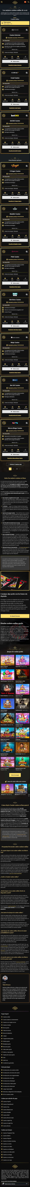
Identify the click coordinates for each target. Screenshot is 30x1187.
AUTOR (4, 982)
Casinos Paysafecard (8, 1104)
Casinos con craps (7, 1160)
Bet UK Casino (15, 385)
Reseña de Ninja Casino (15, 372)
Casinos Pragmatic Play (8, 1133)
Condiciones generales (8, 1063)
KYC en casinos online (8, 1094)
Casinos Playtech (7, 1138)
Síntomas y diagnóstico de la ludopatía (12, 1092)
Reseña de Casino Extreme (15, 65)
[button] (15, 1183)
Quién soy (5, 1060)
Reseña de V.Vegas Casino (15, 201)
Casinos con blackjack (8, 1149)
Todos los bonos (7, 1030)
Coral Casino (15, 78)
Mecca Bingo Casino (15, 428)
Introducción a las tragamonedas (11, 1075)
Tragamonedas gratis (8, 1038)
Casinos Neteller (7, 1112)
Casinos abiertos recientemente (10, 1019)
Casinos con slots (7, 1144)
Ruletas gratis (6, 1041)
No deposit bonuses (15, 616)
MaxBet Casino (15, 214)
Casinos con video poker (9, 1152)
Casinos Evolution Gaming (9, 1141)
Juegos (5, 1036)
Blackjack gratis (7, 1044)
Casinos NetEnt (6, 1136)
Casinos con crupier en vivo (9, 1022)
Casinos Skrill (6, 1115)
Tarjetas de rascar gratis (9, 1055)
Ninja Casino (15, 342)
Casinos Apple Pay (7, 1120)
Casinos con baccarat (8, 1157)
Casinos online (6, 1017)
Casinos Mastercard (8, 1109)
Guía (4, 1057)
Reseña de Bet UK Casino (15, 415)
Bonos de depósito (7, 1033)
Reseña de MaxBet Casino (15, 244)
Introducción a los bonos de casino (11, 1073)
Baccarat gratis (6, 1046)
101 (17, 469)
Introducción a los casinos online (11, 1070)
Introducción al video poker (9, 1083)
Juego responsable (7, 1089)
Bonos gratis (6, 1028)
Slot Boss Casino (15, 300)
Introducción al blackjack (9, 1081)
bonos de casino (24, 547)
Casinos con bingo (7, 1154)
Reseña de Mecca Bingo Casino (15, 458)
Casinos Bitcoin (6, 1126)
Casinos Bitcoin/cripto (8, 1118)
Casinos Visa (6, 1107)
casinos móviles (12, 906)
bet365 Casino (15, 121)
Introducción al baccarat (9, 1086)
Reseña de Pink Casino (15, 287)
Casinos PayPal (7, 1101)
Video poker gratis (7, 1049)
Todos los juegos (15, 775)
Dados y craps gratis (8, 1052)
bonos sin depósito (20, 962)
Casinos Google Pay (8, 1123)
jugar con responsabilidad (15, 873)
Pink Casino (15, 257)
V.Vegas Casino (15, 171)
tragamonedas (4, 946)
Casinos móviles (7, 1025)
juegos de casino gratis (7, 631)
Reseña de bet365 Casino (15, 151)
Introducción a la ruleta (8, 1078)
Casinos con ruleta (7, 1146)
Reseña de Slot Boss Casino (15, 329)
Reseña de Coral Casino (15, 108)
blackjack (3, 950)
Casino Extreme (15, 35)
